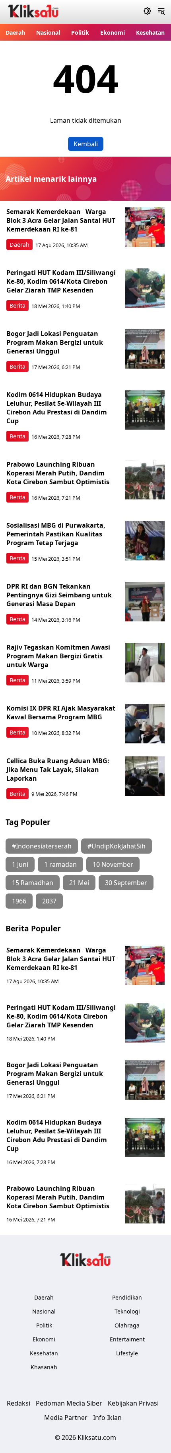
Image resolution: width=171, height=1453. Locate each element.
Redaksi (18, 1403)
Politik (80, 32)
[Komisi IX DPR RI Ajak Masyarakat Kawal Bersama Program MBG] (145, 724)
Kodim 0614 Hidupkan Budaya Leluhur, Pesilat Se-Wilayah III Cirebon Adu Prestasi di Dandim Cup (56, 407)
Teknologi (127, 1311)
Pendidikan (127, 1297)
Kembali (86, 143)
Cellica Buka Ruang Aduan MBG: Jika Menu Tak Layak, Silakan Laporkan (57, 769)
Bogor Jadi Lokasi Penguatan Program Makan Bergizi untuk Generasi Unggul (54, 342)
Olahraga (127, 1325)
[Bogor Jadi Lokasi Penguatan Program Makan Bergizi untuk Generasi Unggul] (145, 349)
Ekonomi (112, 32)
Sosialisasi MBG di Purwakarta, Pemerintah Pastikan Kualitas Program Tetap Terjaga (55, 534)
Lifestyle (127, 1353)
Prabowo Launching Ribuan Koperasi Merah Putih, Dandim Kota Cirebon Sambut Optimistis (57, 473)
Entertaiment (127, 1339)
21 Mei (79, 882)
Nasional (48, 32)
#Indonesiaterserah (42, 846)
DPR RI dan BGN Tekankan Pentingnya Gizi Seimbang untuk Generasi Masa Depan (59, 595)
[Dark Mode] (147, 12)
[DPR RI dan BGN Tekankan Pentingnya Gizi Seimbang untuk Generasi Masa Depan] (145, 602)
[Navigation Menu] (161, 12)
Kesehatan (150, 32)
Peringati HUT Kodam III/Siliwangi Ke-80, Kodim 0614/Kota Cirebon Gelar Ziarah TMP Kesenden (61, 281)
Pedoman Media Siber (69, 1403)
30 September (126, 882)
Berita (17, 305)
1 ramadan (60, 864)
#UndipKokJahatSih (116, 846)
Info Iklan (107, 1417)
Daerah (15, 32)
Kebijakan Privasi (133, 1403)
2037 (49, 901)
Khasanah (44, 1367)
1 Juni (20, 864)
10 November (113, 864)
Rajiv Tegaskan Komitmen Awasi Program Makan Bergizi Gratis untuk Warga (58, 656)
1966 (19, 901)
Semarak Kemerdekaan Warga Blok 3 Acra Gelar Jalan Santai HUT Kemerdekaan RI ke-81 (60, 220)
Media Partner (65, 1417)
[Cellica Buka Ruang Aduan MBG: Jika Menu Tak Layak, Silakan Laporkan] (145, 776)
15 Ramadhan (32, 882)
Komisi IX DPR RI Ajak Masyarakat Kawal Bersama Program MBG (60, 712)
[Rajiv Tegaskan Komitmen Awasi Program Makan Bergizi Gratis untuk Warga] (145, 663)
